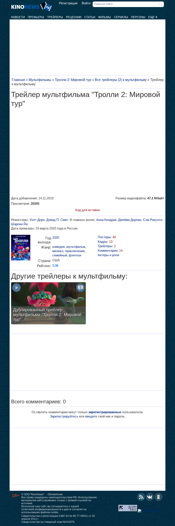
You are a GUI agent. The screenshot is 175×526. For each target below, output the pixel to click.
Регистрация (68, 3)
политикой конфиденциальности (41, 509)
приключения (75, 251)
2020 (55, 237)
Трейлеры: (107, 246)
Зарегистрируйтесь (64, 416)
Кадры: (105, 241)
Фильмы (104, 17)
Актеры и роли (108, 255)
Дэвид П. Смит (57, 220)
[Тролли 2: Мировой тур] (20, 249)
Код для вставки (87, 210)
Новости (18, 17)
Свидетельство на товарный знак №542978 (47, 521)
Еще (152, 17)
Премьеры (36, 17)
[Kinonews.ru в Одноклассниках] (159, 497)
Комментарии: (110, 250)
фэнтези (75, 255)
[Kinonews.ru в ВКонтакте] (150, 497)
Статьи (89, 17)
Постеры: (107, 237)
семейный (59, 255)
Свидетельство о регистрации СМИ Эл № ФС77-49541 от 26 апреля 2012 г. (58, 517)
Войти (86, 3)
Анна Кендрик (106, 220)
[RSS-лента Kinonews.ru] (141, 497)
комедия (58, 246)
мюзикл (57, 251)
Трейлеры (55, 17)
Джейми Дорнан (129, 220)
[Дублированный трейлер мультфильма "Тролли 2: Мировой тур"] (48, 303)
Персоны (138, 17)
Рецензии (73, 17)
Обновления (55, 494)
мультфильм (75, 246)
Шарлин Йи (19, 224)
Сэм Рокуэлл (152, 220)
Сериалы (121, 17)
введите (91, 416)
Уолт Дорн (37, 220)
